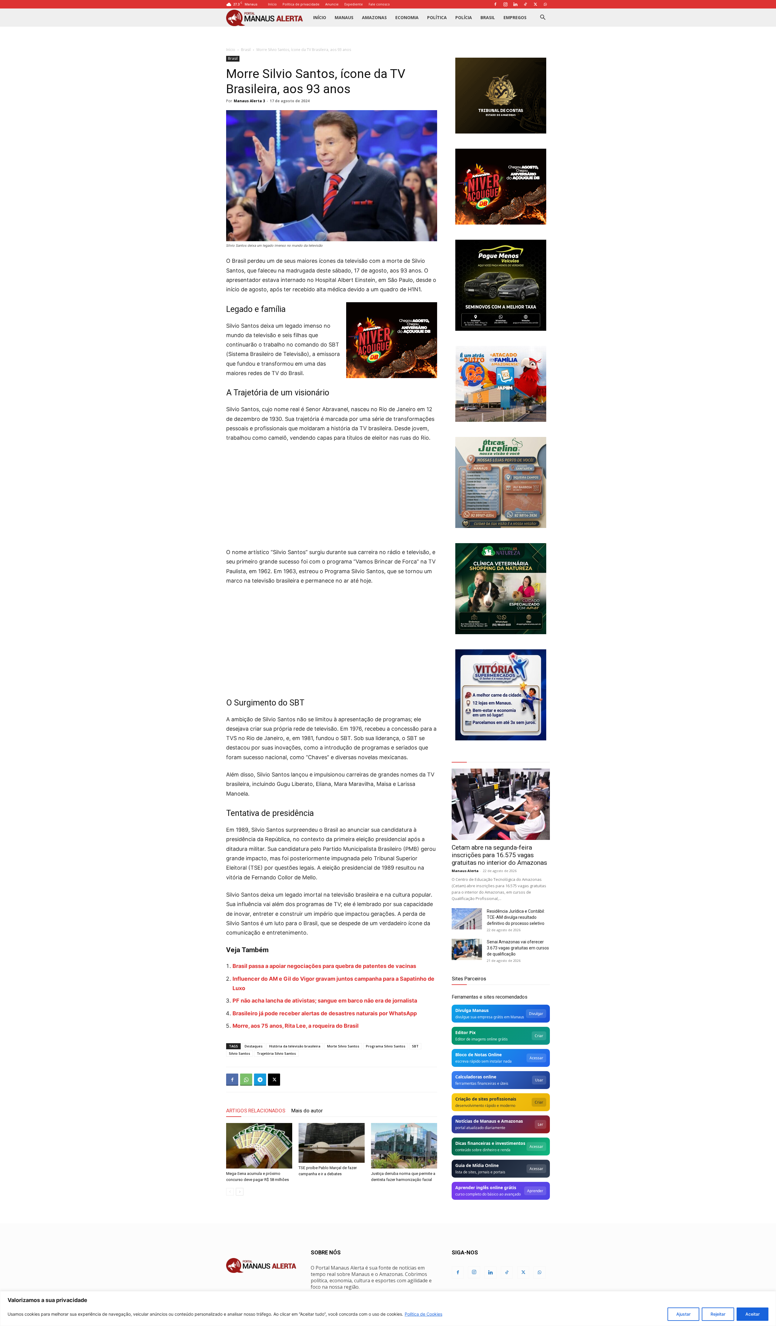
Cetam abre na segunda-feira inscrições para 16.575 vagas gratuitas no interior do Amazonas (499, 855)
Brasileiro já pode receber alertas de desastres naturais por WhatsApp (324, 1013)
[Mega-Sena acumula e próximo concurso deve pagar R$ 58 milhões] (259, 1146)
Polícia (463, 17)
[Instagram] (505, 4)
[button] (542, 18)
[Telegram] (260, 1080)
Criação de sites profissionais (485, 1099)
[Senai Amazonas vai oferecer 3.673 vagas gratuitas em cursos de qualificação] (467, 949)
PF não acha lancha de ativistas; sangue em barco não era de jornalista (324, 1000)
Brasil (487, 17)
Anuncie (332, 4)
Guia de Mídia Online (477, 1165)
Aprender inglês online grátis (485, 1187)
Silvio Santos (239, 1053)
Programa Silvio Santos (385, 1046)
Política (437, 17)
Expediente (353, 4)
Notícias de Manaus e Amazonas (489, 1121)
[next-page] (239, 1192)
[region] (388, 1308)
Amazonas (374, 17)
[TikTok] (525, 4)
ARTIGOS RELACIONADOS (255, 1111)
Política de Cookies (423, 1314)
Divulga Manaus (472, 1010)
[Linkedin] (515, 4)
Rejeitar (718, 1314)
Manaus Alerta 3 (249, 100)
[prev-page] (230, 1192)
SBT (415, 1046)
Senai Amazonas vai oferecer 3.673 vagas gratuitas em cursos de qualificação (518, 947)
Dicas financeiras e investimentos (490, 1143)
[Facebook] (495, 4)
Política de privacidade (301, 4)
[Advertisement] (331, 493)
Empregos (515, 17)
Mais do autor (307, 1111)
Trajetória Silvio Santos (276, 1053)
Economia (407, 17)
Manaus (344, 17)
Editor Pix (465, 1032)
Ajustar (683, 1314)
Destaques (254, 1046)
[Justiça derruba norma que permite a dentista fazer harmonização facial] (404, 1146)
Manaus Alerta (465, 870)
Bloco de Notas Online (478, 1054)
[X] (535, 4)
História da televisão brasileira (294, 1046)
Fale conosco (379, 4)
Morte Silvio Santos (343, 1046)
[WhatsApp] (545, 4)
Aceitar (752, 1314)
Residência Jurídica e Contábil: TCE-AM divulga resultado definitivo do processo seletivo (516, 917)
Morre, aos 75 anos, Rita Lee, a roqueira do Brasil (295, 1026)
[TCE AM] (501, 96)
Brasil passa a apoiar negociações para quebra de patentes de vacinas (324, 966)
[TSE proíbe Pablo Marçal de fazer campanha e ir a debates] (332, 1143)
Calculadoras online (475, 1077)
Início (272, 4)
